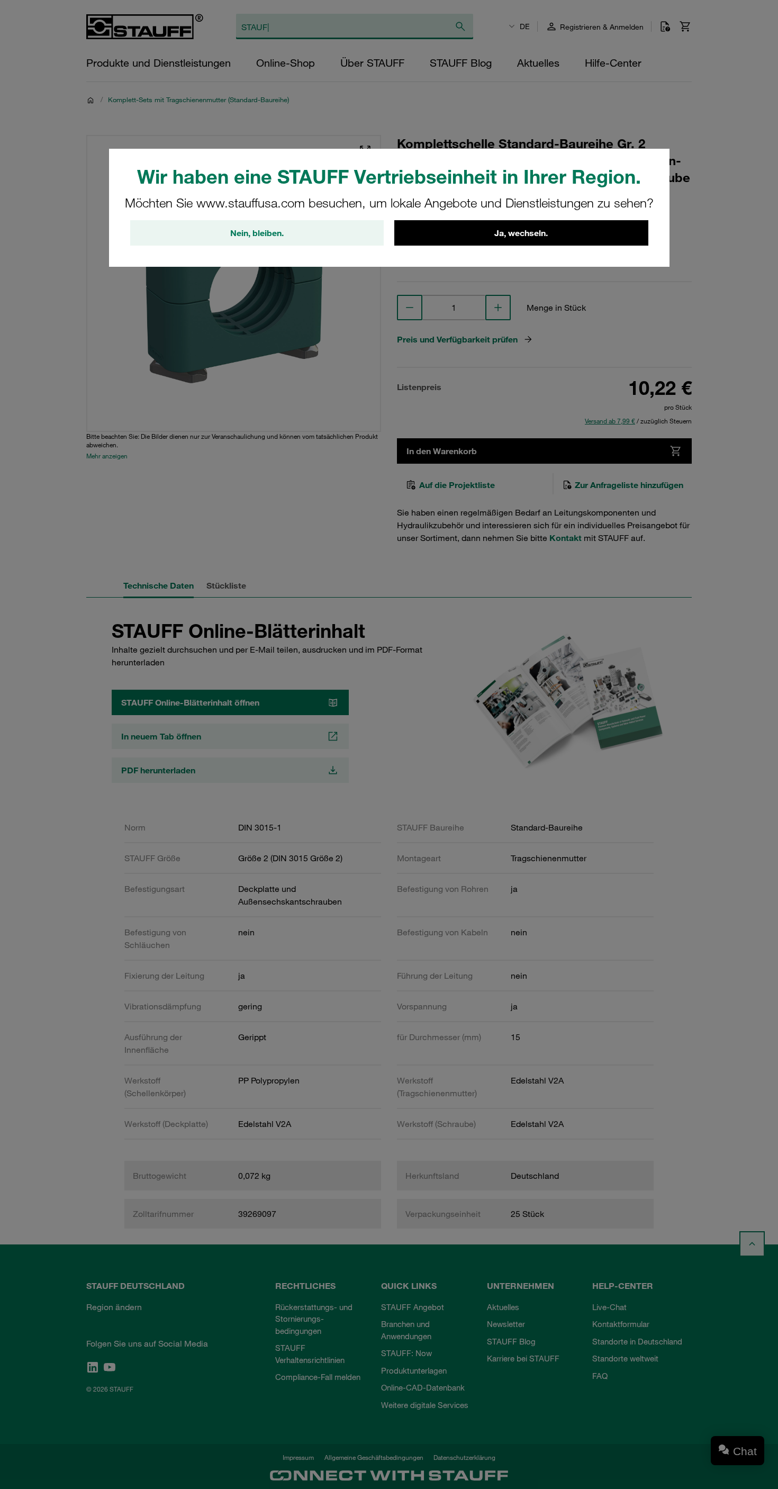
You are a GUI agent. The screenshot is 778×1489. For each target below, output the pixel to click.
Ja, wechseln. (521, 233)
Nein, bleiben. (257, 233)
